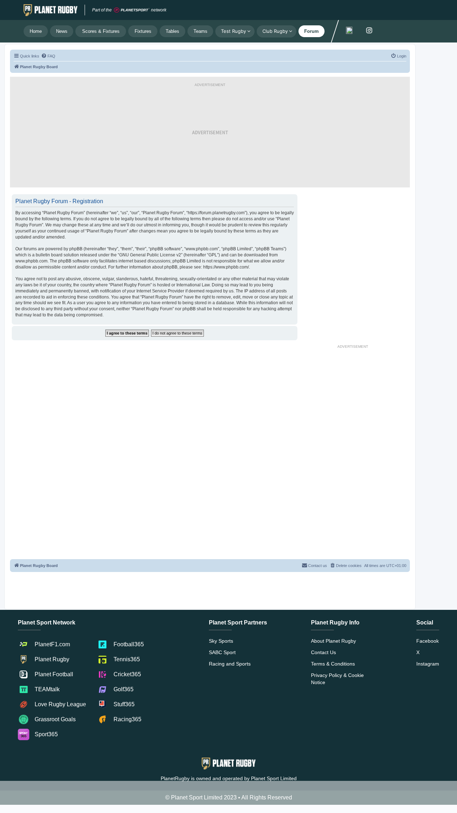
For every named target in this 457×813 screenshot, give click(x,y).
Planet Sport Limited (274, 778)
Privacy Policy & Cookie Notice (337, 678)
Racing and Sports (230, 664)
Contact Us (323, 652)
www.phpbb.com (31, 261)
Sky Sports (221, 641)
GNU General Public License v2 (150, 254)
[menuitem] (48, 56)
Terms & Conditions (333, 664)
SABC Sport (222, 652)
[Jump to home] (50, 10)
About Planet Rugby (333, 641)
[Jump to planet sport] (132, 10)
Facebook (427, 641)
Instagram (427, 664)
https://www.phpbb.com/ (226, 267)
